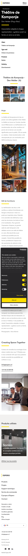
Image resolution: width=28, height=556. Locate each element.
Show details (20, 295)
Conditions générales (7, 512)
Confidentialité (5, 514)
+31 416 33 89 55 (7, 370)
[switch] (24, 280)
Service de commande (9, 492)
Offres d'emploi (5, 519)
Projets (3, 485)
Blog (2, 517)
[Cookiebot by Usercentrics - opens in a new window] (20, 250)
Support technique (8, 489)
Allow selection (14, 305)
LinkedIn (12, 549)
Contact (4, 499)
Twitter (9, 549)
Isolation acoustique (6, 509)
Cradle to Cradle (5, 506)
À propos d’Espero (7, 495)
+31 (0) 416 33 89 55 (6, 532)
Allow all (14, 300)
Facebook (5, 549)
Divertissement (6, 8)
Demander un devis (6, 504)
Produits (4, 482)
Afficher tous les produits (9, 461)
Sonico (3, 60)
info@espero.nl (6, 365)
